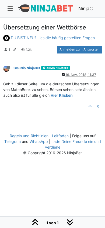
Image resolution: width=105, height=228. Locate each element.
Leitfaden (60, 135)
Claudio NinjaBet (26, 68)
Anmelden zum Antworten (79, 49)
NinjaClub (87, 8)
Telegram (12, 141)
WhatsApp (39, 141)
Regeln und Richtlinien (29, 135)
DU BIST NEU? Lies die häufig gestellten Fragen (53, 37)
